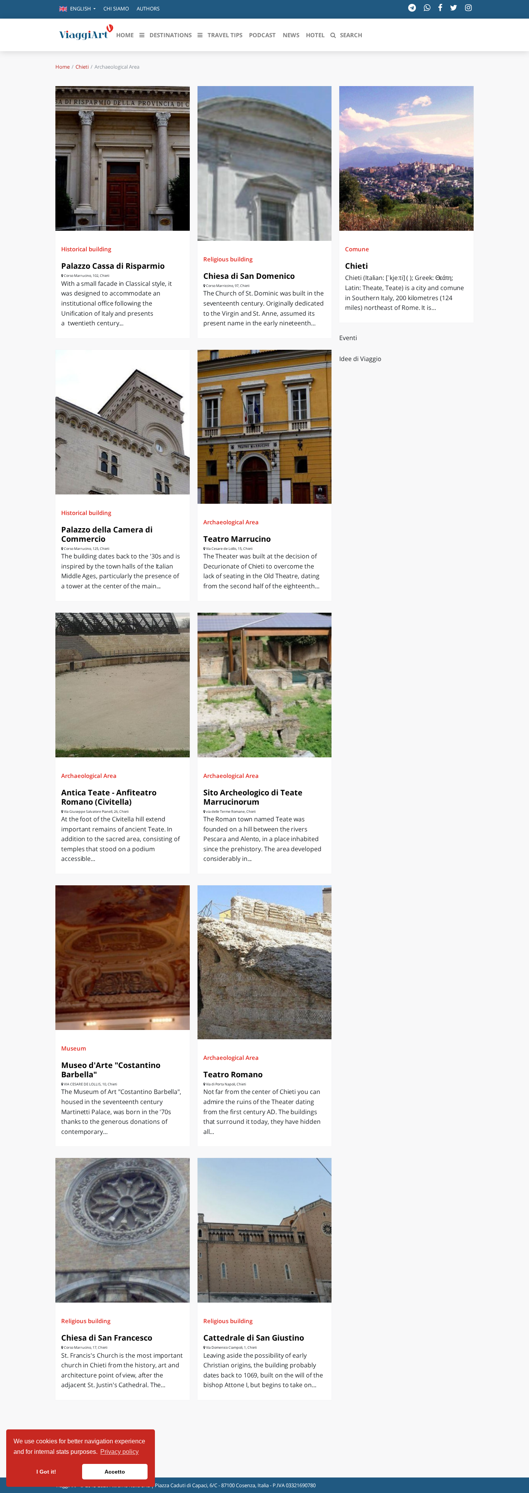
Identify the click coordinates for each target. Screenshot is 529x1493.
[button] (77, 9)
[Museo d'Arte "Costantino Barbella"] (122, 957)
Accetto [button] (115, 1472)
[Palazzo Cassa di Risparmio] (122, 158)
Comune (357, 249)
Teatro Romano (233, 1074)
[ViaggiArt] (86, 34)
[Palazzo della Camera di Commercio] (122, 422)
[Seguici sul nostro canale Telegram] (412, 7)
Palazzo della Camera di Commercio (107, 534)
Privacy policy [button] (119, 1451)
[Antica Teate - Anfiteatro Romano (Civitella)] (122, 685)
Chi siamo (116, 8)
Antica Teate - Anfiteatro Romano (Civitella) (108, 797)
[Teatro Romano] (265, 962)
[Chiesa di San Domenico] (265, 163)
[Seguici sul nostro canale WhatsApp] (427, 7)
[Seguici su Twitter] (453, 7)
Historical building (86, 249)
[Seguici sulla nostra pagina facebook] (440, 7)
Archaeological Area (231, 522)
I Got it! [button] (46, 1472)
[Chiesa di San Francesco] (122, 1230)
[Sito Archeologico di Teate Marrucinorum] (265, 685)
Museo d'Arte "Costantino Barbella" (110, 1070)
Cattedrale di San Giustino (253, 1337)
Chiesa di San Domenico (249, 276)
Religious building (227, 259)
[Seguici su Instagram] (468, 7)
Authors (148, 8)
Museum (73, 1048)
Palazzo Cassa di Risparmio (113, 266)
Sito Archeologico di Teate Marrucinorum (252, 797)
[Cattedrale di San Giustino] (265, 1230)
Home (62, 66)
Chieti (82, 66)
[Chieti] (406, 158)
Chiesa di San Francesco (106, 1337)
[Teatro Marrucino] (265, 427)
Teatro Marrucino (237, 539)
